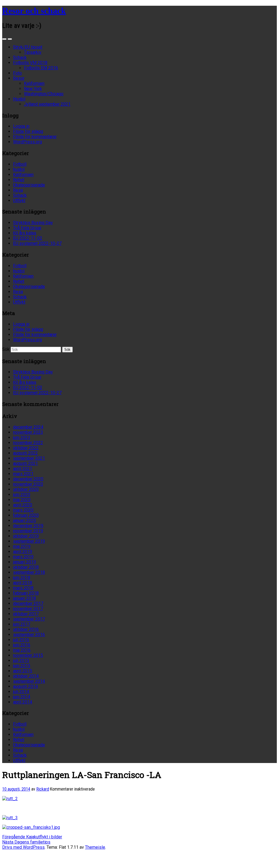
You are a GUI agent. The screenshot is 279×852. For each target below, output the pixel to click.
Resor (19, 78)
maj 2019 (22, 546)
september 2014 (29, 681)
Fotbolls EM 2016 (41, 67)
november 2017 (28, 608)
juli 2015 (21, 660)
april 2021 (22, 468)
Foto (17, 73)
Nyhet (18, 179)
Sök (6, 349)
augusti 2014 (25, 686)
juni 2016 (21, 645)
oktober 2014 (26, 676)
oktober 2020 (26, 489)
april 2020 (22, 504)
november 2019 (28, 530)
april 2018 (22, 582)
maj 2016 (22, 650)
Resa (18, 190)
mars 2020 (23, 510)
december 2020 (28, 479)
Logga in (21, 126)
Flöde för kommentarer (35, 136)
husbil (19, 169)
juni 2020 (21, 494)
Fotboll (19, 164)
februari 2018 (26, 593)
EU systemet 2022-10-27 (37, 243)
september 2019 (29, 541)
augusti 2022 (25, 453)
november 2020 (28, 484)
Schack (20, 57)
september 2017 (29, 619)
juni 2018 (21, 577)
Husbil (19, 99)
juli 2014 (21, 691)
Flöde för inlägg (28, 131)
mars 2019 (23, 556)
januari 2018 (24, 598)
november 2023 (28, 432)
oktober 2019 (26, 536)
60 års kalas (24, 233)
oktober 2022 (26, 447)
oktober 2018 (26, 567)
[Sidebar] (4, 39)
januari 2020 (24, 520)
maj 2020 (22, 499)
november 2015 (28, 655)
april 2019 (22, 551)
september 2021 (29, 458)
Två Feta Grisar (27, 227)
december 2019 (28, 525)
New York (33, 88)
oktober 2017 (26, 613)
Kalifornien (34, 83)
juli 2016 (21, 639)
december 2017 (28, 603)
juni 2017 (21, 624)
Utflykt (19, 200)
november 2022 (28, 442)
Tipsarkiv (32, 52)
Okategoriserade (29, 185)
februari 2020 (26, 515)
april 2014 (22, 702)
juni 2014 (21, 696)
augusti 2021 (25, 463)
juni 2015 (21, 665)
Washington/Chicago (43, 93)
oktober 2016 (26, 629)
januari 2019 (24, 562)
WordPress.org (27, 141)
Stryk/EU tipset (27, 47)
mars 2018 (23, 587)
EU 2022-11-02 (27, 238)
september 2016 (29, 634)
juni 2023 (21, 437)
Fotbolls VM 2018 (30, 62)
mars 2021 (23, 473)
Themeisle (95, 847)
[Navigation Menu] (10, 39)
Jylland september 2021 (47, 104)
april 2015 (22, 670)
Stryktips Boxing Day (33, 222)
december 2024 (28, 427)
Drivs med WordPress (23, 847)
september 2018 (29, 572)
